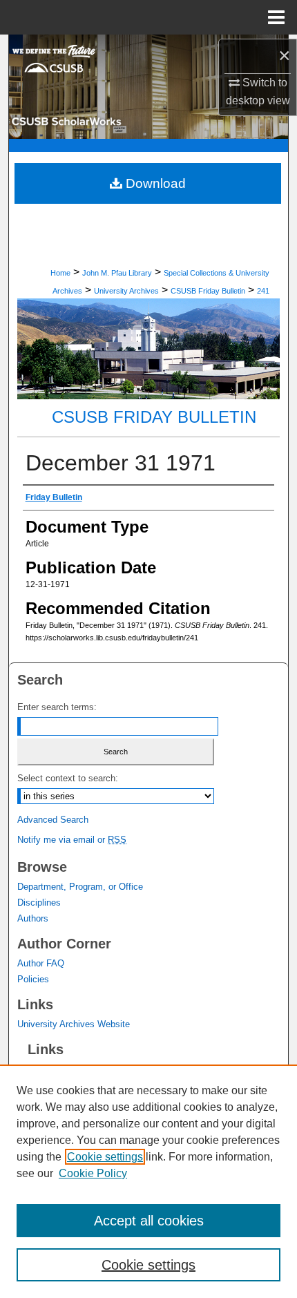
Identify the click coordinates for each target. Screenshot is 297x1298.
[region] (148, 1181)
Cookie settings (105, 1157)
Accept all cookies (149, 1220)
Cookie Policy (93, 1173)
